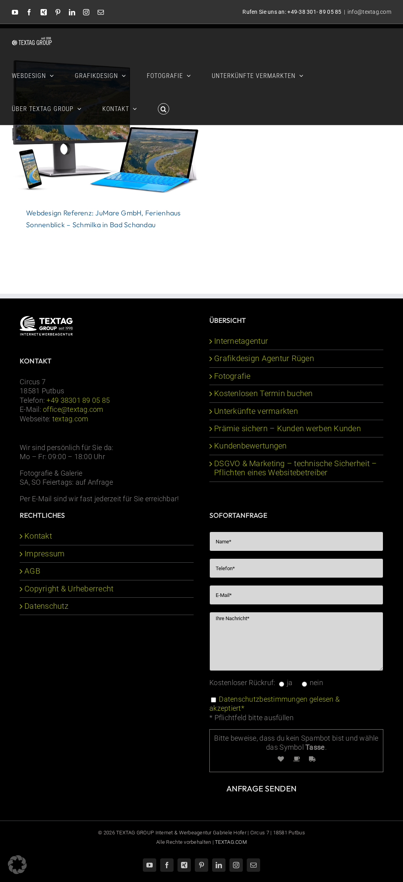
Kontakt (38, 536)
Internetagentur (241, 341)
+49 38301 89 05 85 (78, 400)
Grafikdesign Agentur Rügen (264, 358)
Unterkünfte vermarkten (256, 411)
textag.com (70, 419)
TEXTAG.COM (231, 842)
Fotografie (232, 376)
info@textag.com (369, 12)
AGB (32, 571)
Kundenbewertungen (250, 445)
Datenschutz (46, 606)
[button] (163, 108)
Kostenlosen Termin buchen (263, 393)
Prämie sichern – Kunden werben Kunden (287, 428)
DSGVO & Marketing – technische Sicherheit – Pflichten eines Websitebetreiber (295, 468)
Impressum (44, 553)
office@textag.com (73, 409)
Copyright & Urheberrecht (68, 588)
